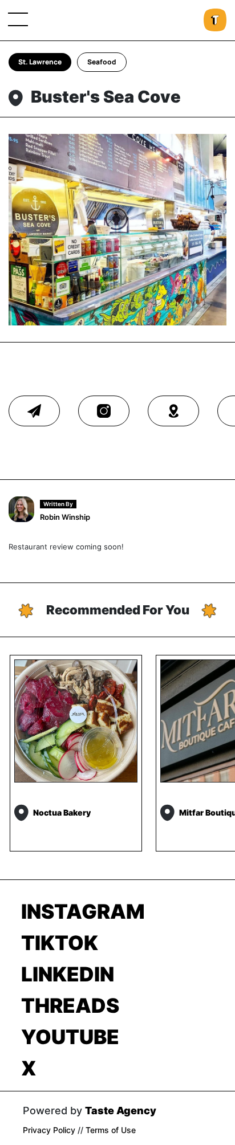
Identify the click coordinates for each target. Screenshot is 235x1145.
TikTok (59, 942)
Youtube (70, 1036)
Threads (70, 1005)
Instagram (83, 911)
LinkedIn (67, 974)
